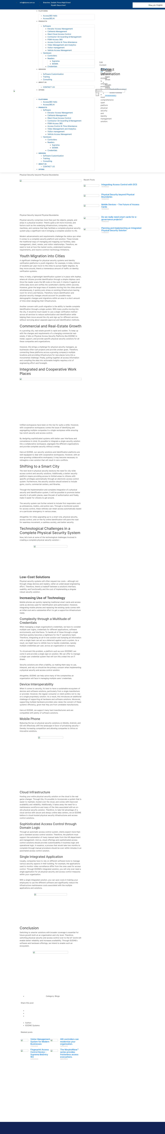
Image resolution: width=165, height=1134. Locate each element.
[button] (64, 94)
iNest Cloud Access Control (59, 34)
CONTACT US (49, 87)
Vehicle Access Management (59, 50)
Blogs (57, 996)
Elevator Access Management (60, 29)
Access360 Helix (50, 16)
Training (46, 77)
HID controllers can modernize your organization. (69, 1041)
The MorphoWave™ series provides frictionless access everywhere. (69, 1053)
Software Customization (53, 74)
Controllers (52, 56)
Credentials (52, 66)
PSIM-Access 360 (55, 39)
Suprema (55, 61)
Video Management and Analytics (61, 45)
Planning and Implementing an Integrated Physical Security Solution (121, 229)
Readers (50, 58)
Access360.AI (49, 18)
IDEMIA (55, 64)
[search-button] (97, 94)
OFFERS (41, 90)
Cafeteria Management (57, 31)
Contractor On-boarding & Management (64, 37)
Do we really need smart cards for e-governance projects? (119, 218)
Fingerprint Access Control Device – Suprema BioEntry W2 (39, 1053)
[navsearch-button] (97, 87)
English (159, 5)
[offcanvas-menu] (100, 54)
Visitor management (56, 47)
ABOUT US (42, 82)
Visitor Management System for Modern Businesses (40, 1041)
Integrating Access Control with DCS (119, 184)
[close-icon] (101, 57)
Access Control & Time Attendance (62, 42)
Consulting (47, 79)
